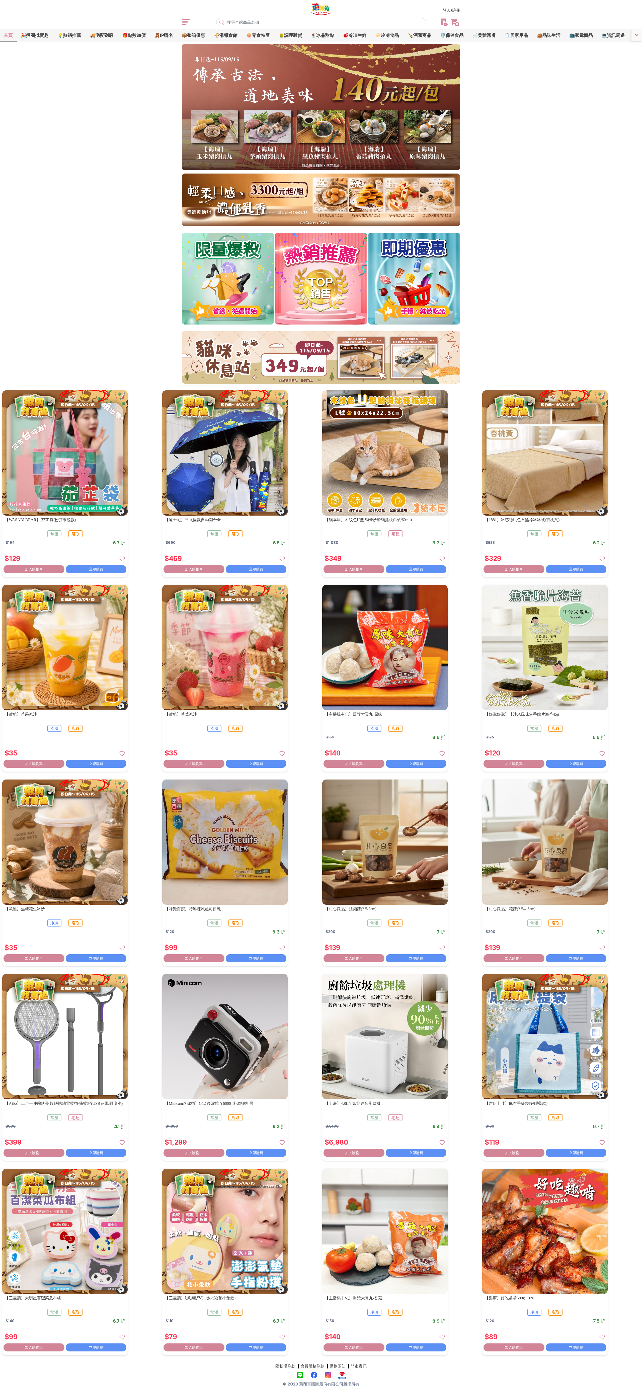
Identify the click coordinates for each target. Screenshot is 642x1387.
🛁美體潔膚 (484, 35)
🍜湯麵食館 (225, 35)
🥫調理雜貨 (290, 35)
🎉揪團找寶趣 (35, 35)
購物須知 (338, 1365)
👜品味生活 (548, 35)
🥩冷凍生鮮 (355, 35)
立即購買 (96, 569)
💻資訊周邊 (613, 35)
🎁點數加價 (134, 35)
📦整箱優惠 (193, 35)
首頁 (8, 35)
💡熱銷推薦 (69, 35)
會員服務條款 (312, 1365)
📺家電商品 (581, 35)
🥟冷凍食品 (387, 35)
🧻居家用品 (516, 35)
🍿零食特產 (258, 35)
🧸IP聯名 (163, 35)
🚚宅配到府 (101, 35)
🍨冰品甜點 (322, 35)
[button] (300, 167)
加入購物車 (34, 569)
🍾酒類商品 (419, 35)
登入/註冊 (451, 10)
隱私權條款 (285, 1365)
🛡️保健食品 (452, 35)
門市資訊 (359, 1365)
